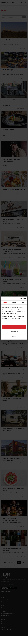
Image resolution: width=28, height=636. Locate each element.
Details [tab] (14, 302)
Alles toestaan (14, 327)
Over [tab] (23, 302)
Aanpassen (13, 331)
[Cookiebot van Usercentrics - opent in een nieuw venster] (20, 298)
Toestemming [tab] (5, 302)
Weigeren (14, 336)
